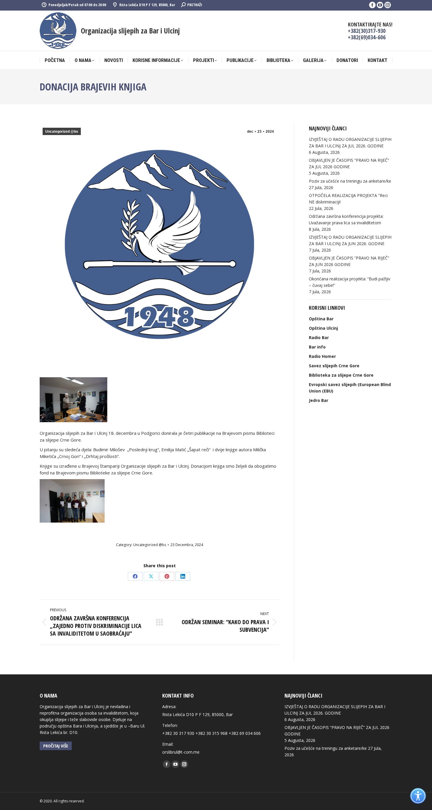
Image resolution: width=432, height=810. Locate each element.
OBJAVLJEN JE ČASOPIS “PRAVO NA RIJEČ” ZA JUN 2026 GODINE (349, 261)
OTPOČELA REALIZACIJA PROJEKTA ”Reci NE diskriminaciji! (348, 199)
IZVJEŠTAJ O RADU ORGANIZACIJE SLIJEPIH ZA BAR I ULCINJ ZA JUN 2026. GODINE (350, 240)
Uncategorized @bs (61, 131)
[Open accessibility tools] (418, 796)
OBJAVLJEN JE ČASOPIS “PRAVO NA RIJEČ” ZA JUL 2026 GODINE (349, 163)
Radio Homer (322, 356)
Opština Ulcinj (323, 328)
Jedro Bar (318, 400)
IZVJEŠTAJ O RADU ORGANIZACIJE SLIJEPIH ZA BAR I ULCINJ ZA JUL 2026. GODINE (350, 143)
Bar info (317, 347)
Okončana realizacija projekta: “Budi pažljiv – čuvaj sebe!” (349, 282)
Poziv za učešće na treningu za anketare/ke (350, 181)
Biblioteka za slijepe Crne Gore (341, 375)
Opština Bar (321, 318)
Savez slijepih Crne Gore (334, 365)
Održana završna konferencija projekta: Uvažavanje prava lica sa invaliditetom (346, 219)
